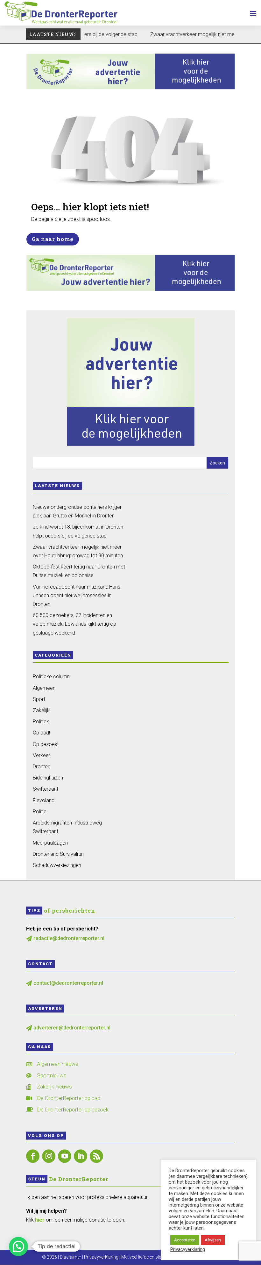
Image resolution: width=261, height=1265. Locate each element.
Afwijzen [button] (213, 1240)
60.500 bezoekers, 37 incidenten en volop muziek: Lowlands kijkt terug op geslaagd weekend (74, 624)
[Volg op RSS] (96, 1156)
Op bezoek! (45, 744)
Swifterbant (45, 789)
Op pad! (41, 733)
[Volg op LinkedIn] (80, 1156)
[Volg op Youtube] (64, 1156)
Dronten (41, 767)
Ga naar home (53, 239)
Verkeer (41, 755)
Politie (39, 812)
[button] (18, 1246)
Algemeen (44, 688)
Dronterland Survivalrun (58, 854)
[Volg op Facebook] (32, 1156)
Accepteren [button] (184, 1240)
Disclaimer (70, 1257)
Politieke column (51, 677)
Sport (39, 699)
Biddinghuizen (48, 778)
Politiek (41, 722)
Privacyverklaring (101, 1257)
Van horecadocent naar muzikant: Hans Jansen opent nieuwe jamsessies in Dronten (76, 595)
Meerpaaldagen (50, 843)
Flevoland (43, 800)
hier (40, 1220)
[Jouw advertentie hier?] (130, 289)
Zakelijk (41, 710)
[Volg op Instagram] (48, 1156)
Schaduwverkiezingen (57, 865)
